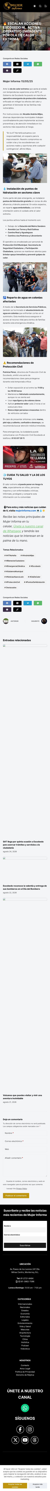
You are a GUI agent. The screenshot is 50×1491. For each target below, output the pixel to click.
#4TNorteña (10, 555)
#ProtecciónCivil (12, 582)
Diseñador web (10, 1456)
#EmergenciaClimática (14, 566)
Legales (25, 1320)
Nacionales (25, 1307)
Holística (25, 1342)
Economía (25, 1313)
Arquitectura (25, 1333)
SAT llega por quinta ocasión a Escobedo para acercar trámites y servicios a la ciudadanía (23, 844)
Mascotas (25, 1329)
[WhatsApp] (38, 64)
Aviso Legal (25, 1368)
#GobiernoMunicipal (13, 571)
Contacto (25, 1365)
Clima (25, 1339)
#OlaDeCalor (34, 577)
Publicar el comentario (16, 1195)
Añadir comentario (14, 1158)
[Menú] (45, 6)
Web (7, 1149)
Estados (25, 1310)
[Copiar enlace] (17, 70)
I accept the (16, 1188)
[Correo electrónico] (7, 70)
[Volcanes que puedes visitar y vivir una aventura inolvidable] (25, 994)
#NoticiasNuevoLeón (14, 577)
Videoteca (25, 1348)
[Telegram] (27, 64)
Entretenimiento (25, 1323)
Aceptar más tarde (38, 1485)
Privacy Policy (21, 1188)
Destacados (10, 587)
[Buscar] (40, 6)
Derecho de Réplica (25, 1375)
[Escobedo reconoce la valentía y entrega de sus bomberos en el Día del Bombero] (25, 869)
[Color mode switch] (34, 6)
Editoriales (25, 1317)
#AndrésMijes (27, 555)
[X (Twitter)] (17, 64)
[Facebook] (7, 64)
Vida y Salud (25, 1326)
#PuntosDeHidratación (34, 582)
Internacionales (25, 1304)
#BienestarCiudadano (14, 561)
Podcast (25, 1345)
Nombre (9, 1133)
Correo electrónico (14, 1141)
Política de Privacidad (25, 1372)
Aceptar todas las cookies (15, 1485)
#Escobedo (35, 566)
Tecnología (25, 1336)
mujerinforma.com (26, 510)
